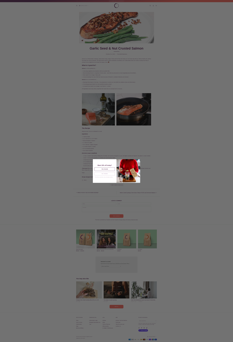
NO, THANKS (105, 173)
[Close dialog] (139, 161)
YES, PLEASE (104, 169)
